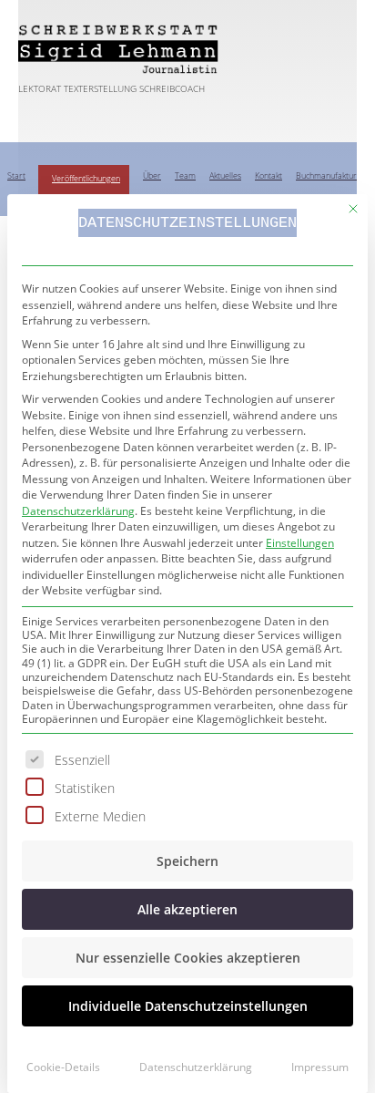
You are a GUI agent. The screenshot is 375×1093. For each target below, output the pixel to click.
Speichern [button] (187, 861)
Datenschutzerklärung (78, 511)
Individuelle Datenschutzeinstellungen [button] (188, 1006)
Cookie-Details (63, 1067)
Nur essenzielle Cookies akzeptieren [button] (188, 957)
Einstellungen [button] (300, 543)
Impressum (320, 1067)
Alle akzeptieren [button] (187, 909)
